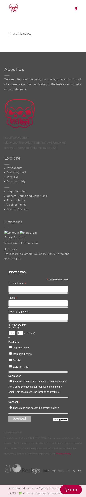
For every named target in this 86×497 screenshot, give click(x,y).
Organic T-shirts (21, 347)
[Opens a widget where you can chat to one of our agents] (71, 490)
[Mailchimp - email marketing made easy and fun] (60, 420)
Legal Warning (17, 191)
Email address (17, 283)
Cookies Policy (16, 204)
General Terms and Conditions (27, 196)
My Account (14, 168)
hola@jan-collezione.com (21, 243)
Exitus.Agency (39, 488)
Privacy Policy (16, 200)
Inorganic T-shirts (22, 354)
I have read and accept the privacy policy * (36, 408)
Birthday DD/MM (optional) (17, 326)
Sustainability (16, 181)
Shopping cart (16, 172)
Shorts (16, 360)
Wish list (12, 176)
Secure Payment (18, 209)
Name (12, 298)
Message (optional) (18, 311)
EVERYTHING (21, 366)
